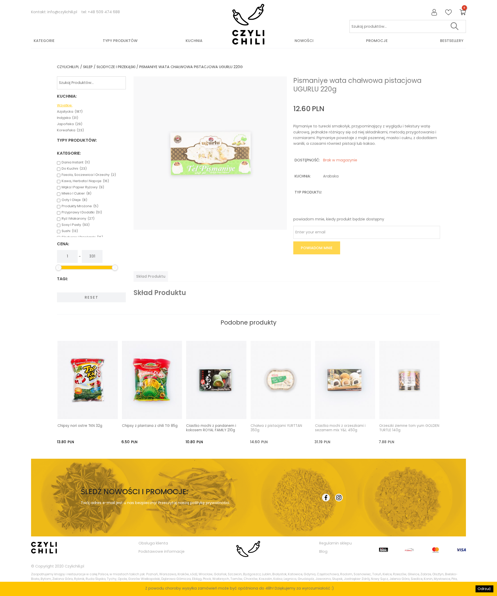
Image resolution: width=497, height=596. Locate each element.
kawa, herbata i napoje (85, 181)
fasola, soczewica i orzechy (89, 175)
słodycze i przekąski (116, 66)
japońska (69, 124)
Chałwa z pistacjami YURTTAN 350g (276, 428)
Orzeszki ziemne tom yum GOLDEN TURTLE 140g (409, 428)
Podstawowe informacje (161, 551)
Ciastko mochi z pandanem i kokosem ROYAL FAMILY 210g (211, 428)
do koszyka (92, 410)
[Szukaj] (454, 26)
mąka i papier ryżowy (83, 187)
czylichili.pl (68, 66)
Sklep (88, 66)
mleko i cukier (76, 193)
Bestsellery (451, 40)
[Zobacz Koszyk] (462, 12)
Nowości (304, 40)
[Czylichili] (248, 24)
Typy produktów (120, 40)
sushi (70, 231)
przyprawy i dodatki (82, 212)
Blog (323, 551)
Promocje (377, 40)
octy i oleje (74, 200)
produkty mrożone (80, 206)
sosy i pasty (76, 224)
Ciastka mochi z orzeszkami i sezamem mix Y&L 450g (340, 428)
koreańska (70, 130)
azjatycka (70, 111)
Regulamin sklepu (335, 543)
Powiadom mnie (317, 247)
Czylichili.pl (74, 566)
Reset (91, 297)
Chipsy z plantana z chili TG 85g (150, 425)
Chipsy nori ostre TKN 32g (79, 425)
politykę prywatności (209, 502)
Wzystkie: (64, 105)
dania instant (76, 162)
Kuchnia (194, 40)
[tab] (151, 276)
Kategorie (44, 40)
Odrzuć (484, 588)
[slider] (58, 267)
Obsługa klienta (153, 543)
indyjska (67, 118)
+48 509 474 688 (104, 12)
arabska (331, 176)
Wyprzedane (285, 410)
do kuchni (74, 168)
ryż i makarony (78, 218)
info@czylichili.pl (62, 12)
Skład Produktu (150, 276)
